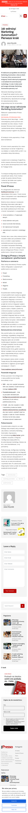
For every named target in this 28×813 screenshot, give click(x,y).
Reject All (14, 809)
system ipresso (7, 483)
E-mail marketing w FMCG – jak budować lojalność (17, 655)
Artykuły (5, 25)
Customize (14, 805)
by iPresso (13, 11)
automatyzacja (11, 475)
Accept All (14, 801)
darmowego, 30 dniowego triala (11, 117)
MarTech (21, 479)
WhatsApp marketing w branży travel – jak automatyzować (18, 622)
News (16, 756)
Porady (17, 758)
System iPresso (19, 753)
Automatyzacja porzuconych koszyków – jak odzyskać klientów (17, 634)
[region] (14, 799)
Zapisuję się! (14, 5)
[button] (25, 16)
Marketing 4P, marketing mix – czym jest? (10, 533)
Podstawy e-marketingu (18, 762)
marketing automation (9, 479)
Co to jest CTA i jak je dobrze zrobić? (17, 524)
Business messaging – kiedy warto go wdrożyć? (18, 645)
